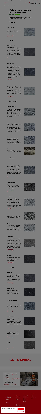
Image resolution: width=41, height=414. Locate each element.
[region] (13, 410)
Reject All (21, 409)
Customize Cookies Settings (21, 411)
